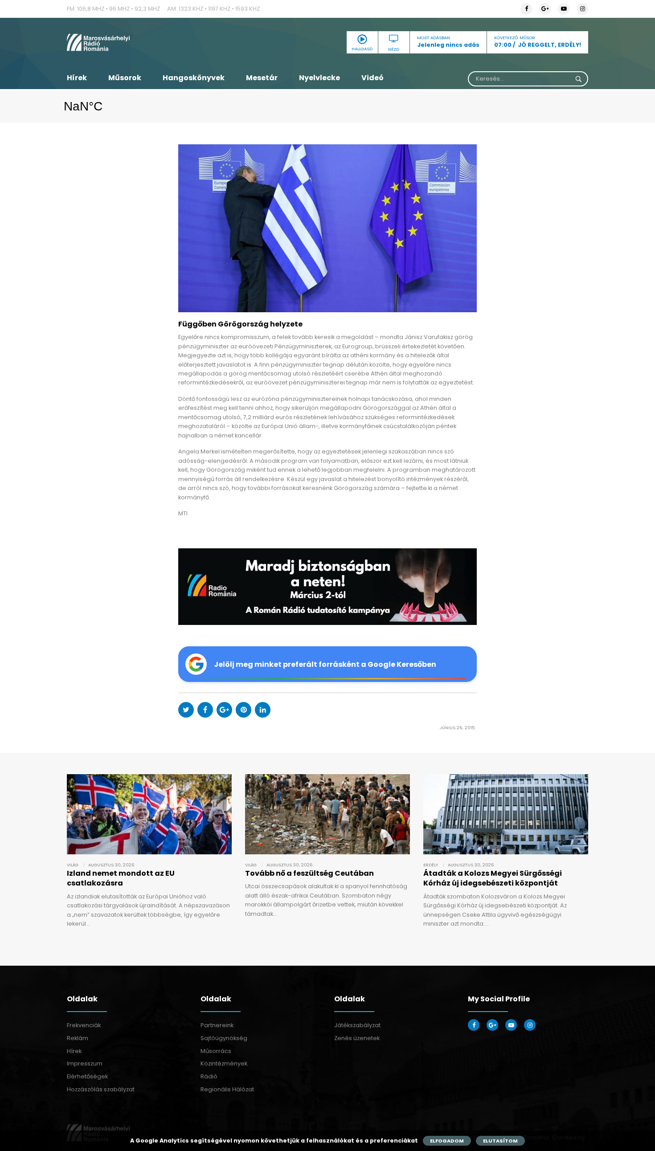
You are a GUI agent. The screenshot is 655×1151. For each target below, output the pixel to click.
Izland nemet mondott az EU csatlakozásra (121, 878)
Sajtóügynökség (224, 1038)
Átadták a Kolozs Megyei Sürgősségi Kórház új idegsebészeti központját (492, 878)
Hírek (77, 78)
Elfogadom (447, 1140)
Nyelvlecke (319, 78)
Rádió (209, 1076)
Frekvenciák (84, 1025)
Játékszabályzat (357, 1025)
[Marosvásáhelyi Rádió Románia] (149, 42)
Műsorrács (216, 1051)
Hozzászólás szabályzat (101, 1089)
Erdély (430, 865)
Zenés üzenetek (357, 1038)
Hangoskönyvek (194, 78)
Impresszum (84, 1063)
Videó (372, 78)
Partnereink (217, 1025)
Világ (72, 865)
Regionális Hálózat (227, 1089)
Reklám (77, 1038)
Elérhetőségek (87, 1076)
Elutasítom (500, 1140)
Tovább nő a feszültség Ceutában (309, 873)
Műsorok (124, 78)
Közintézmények (224, 1063)
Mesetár (262, 78)
